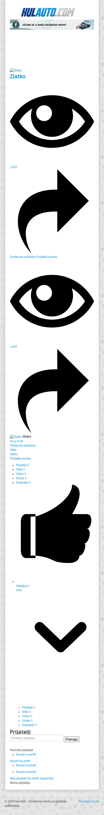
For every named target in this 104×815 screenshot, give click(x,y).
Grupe (21, 478)
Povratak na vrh (89, 801)
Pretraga (72, 739)
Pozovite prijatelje (21, 750)
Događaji (23, 482)
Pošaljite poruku (47, 257)
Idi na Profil (16, 441)
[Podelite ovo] (52, 252)
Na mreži (33, 778)
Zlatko (18, 76)
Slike (20, 469)
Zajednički (46, 778)
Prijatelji (22, 465)
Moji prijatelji (18, 778)
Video (21, 474)
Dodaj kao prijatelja (23, 257)
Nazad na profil (26, 754)
